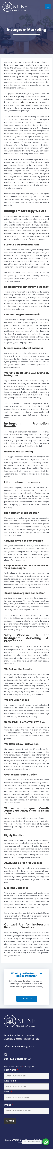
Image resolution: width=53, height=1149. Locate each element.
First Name (11, 1069)
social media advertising (28, 102)
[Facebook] (6, 1054)
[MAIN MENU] (48, 6)
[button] (26, 999)
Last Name (11, 1080)
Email (8, 1091)
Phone (8, 1104)
